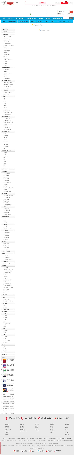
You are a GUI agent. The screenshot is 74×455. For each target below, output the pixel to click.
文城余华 (54, 5)
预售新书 (5, 311)
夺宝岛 (66, 426)
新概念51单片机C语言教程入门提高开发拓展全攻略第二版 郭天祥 (10, 390)
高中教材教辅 (6, 237)
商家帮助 (23, 438)
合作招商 (18, 438)
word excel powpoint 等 (8, 82)
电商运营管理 (6, 177)
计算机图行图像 (6, 131)
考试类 (46, 21)
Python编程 (6, 58)
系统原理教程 (6, 69)
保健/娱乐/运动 (6, 243)
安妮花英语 (6, 239)
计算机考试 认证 (6, 116)
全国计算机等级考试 (7, 118)
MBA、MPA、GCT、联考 (8, 269)
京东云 (42, 448)
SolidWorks (6, 156)
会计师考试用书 (7, 290)
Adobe (4, 352)
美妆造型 (5, 222)
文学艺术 (5, 303)
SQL (4, 100)
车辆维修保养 (6, 212)
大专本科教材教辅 (6, 251)
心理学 (5, 332)
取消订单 (51, 432)
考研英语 (5, 274)
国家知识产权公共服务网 (57, 451)
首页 (4, 18)
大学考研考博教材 (61, 21)
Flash (5, 148)
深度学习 (5, 61)
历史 (4, 344)
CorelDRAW (6, 146)
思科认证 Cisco (7, 127)
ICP (25, 440)
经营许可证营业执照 (57, 18)
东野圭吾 (44, 5)
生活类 (52, 21)
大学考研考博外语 (7, 257)
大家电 (6, 432)
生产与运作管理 (7, 178)
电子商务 (5, 184)
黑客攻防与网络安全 (7, 92)
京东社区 (45, 438)
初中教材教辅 (6, 235)
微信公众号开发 (7, 54)
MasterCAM (6, 166)
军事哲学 (5, 294)
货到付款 (36, 426)
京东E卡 (66, 430)
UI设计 (5, 133)
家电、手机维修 (7, 210)
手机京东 (32, 438)
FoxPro (5, 105)
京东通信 (66, 432)
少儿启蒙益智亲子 (7, 232)
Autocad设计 (6, 88)
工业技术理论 (6, 201)
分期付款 (36, 429)
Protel (5, 161)
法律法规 (5, 342)
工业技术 (41, 18)
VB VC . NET (6, 38)
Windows (5, 71)
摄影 (4, 220)
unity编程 (5, 52)
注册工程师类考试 (7, 272)
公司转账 (36, 430)
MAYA (5, 142)
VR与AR (5, 65)
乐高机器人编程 (7, 50)
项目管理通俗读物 (7, 182)
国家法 (5, 338)
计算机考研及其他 (7, 120)
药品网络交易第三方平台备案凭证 (54, 440)
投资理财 (5, 317)
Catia (5, 163)
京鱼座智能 (67, 434)
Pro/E (5, 154)
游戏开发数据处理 (7, 43)
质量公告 (55, 438)
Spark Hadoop (6, 109)
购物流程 (7, 426)
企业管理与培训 (7, 173)
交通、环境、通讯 (7, 197)
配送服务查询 (22, 429)
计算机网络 (5, 90)
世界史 (5, 346)
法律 (4, 334)
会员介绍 (7, 427)
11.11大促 (5, 313)
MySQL (5, 103)
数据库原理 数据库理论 (8, 112)
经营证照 (37, 445)
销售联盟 (41, 438)
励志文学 (5, 307)
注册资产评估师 (7, 263)
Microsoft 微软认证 (7, 129)
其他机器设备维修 (7, 214)
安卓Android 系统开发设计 (9, 45)
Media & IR (69, 438)
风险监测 (50, 438)
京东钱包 (38, 448)
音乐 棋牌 (5, 226)
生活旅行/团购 (8, 429)
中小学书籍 (5, 230)
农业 (70, 21)
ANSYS (5, 159)
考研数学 (5, 278)
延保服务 (66, 429)
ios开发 (5, 76)
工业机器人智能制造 (7, 204)
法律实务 (5, 336)
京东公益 (64, 438)
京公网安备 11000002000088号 (7, 440)
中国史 (5, 348)
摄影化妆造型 (6, 216)
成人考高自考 (6, 289)
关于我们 (4, 438)
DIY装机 (66, 427)
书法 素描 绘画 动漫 (7, 228)
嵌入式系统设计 (7, 78)
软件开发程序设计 (20, 18)
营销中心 (27, 438)
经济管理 (48, 18)
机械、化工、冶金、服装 (8, 195)
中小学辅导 (6, 321)
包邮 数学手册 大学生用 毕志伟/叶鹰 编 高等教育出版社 (10, 360)
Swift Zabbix (6, 74)
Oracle (5, 101)
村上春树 (33, 5)
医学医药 (5, 330)
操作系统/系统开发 (7, 67)
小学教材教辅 (6, 234)
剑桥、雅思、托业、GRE (8, 259)
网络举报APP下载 (49, 451)
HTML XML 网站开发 (8, 36)
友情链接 (36, 438)
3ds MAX (5, 137)
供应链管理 (6, 186)
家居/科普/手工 (6, 245)
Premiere (5, 141)
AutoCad (5, 152)
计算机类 (5, 281)
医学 (4, 328)
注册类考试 (5, 261)
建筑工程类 (6, 267)
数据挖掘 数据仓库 (7, 110)
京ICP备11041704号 (19, 440)
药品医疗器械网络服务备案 (32, 440)
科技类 (5, 326)
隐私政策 (59, 438)
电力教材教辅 (6, 309)
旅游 (4, 218)
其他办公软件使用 (7, 86)
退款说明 (51, 429)
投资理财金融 (6, 175)
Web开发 (5, 56)
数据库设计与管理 (7, 114)
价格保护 (51, 427)
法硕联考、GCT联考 (7, 280)
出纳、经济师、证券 (7, 271)
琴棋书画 (5, 224)
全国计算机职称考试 (7, 124)
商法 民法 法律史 (7, 340)
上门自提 (22, 426)
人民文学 (40, 5)
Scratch (5, 63)
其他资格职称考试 (7, 283)
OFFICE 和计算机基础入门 (9, 84)
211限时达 (22, 427)
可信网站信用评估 (17, 451)
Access (5, 98)
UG (4, 157)
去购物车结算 (68, 2)
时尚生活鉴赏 (6, 247)
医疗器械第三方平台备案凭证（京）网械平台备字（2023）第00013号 (54, 445)
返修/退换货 (52, 430)
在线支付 (36, 427)
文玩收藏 (5, 249)
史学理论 (5, 350)
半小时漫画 (49, 5)
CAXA (5, 165)
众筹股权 (5, 189)
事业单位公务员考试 (7, 285)
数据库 (4, 96)
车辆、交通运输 (7, 202)
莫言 (37, 5)
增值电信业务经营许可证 (37, 447)
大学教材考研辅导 (7, 323)
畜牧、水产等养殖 (7, 299)
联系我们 (9, 438)
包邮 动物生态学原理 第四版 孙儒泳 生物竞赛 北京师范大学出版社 (10, 371)
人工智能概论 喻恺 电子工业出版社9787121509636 (10, 385)
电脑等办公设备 (7, 208)
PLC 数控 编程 (6, 41)
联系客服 (7, 434)
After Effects (6, 144)
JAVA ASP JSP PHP (7, 39)
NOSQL (5, 107)
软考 (4, 292)
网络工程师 (6, 125)
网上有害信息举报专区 (41, 451)
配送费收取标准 (23, 430)
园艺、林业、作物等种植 (8, 301)
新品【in (5, 354)
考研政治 (5, 276)
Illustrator (5, 139)
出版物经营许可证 (37, 443)
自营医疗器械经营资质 (43, 440)
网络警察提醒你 (25, 451)
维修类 (4, 206)
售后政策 (51, 426)
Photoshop (6, 135)
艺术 (4, 305)
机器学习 (5, 47)
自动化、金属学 (7, 199)
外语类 (4, 253)
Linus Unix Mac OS (7, 73)
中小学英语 (6, 255)
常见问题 (7, 430)
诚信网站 (33, 451)
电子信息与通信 (6, 169)
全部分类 (10, 18)
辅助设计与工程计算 (7, 150)
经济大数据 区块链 (7, 191)
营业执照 (71, 445)
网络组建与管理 (7, 94)
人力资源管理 (6, 180)
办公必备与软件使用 (31, 18)
